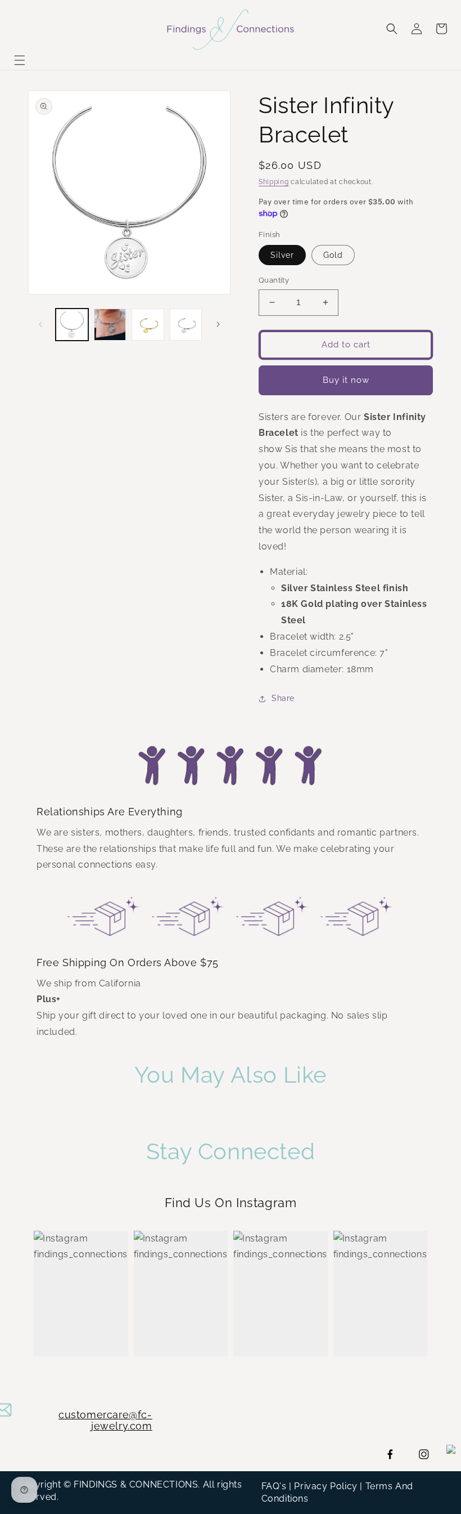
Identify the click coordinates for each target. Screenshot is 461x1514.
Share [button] (283, 698)
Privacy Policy (325, 1486)
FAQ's (274, 1486)
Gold (333, 255)
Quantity (274, 280)
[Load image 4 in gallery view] (148, 325)
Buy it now (346, 380)
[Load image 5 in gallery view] (186, 325)
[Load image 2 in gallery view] (110, 325)
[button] (19, 60)
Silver (282, 255)
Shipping (274, 182)
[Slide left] (40, 324)
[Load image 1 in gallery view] (72, 325)
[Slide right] (218, 324)
